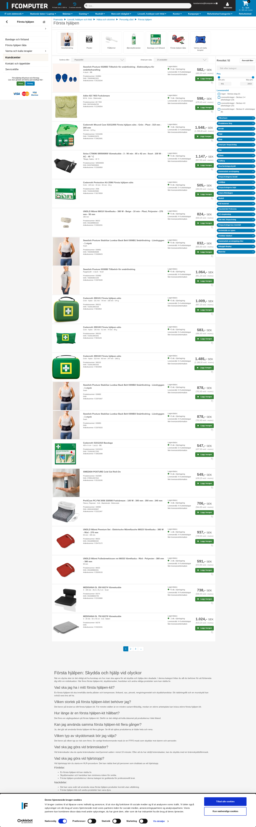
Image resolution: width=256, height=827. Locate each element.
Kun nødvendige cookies (225, 811)
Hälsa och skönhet (106, 19)
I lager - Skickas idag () (230, 94)
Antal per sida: (146, 60)
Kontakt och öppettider (17, 63)
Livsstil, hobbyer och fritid (79, 19)
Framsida (58, 19)
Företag (30, 83)
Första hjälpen (25, 21)
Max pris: (249, 80)
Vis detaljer (159, 821)
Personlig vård (126, 19)
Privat (21, 83)
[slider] (219, 77)
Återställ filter (247, 61)
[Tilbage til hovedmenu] (44, 22)
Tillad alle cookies (225, 801)
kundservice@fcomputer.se (204, 3)
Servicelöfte (12, 69)
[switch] (92, 821)
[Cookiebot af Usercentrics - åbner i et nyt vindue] (25, 821)
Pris (219, 74)
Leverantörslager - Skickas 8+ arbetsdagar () (238, 110)
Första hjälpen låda (15, 45)
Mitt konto (228, 8)
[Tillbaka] (7, 22)
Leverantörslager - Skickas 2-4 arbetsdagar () (233, 98)
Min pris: (221, 80)
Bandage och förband (17, 39)
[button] (14, 13)
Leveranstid (223, 90)
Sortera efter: (64, 60)
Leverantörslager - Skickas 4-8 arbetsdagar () (233, 104)
